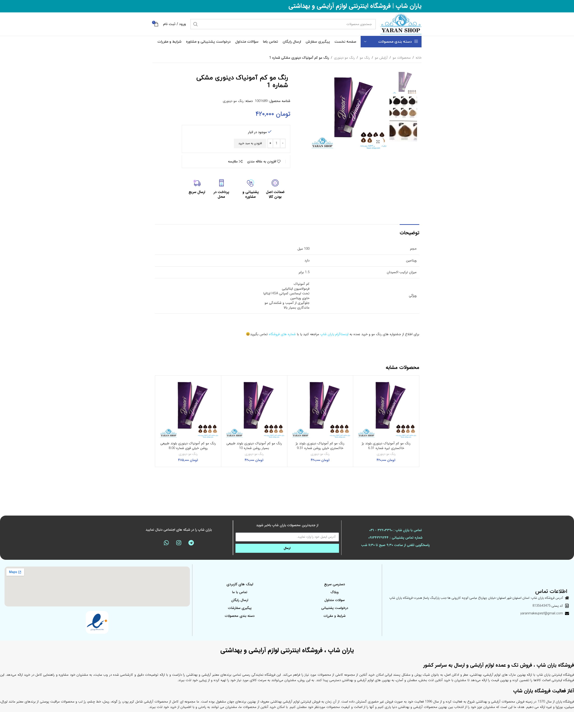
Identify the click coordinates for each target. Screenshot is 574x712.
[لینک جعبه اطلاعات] (275, 189)
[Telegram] (191, 542)
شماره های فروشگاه (282, 334)
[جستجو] (195, 24)
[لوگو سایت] (401, 24)
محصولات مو (402, 57)
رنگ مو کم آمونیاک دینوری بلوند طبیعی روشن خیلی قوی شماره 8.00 (188, 446)
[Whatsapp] (166, 542)
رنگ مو (365, 57)
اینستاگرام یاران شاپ (334, 334)
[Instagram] (178, 542)
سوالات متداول (334, 600)
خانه (419, 57)
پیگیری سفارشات (239, 608)
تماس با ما (239, 592)
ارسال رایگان (239, 600)
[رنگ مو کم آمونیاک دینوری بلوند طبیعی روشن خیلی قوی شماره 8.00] (188, 408)
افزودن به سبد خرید (250, 143)
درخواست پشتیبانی (334, 608)
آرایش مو (381, 57)
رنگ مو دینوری (344, 57)
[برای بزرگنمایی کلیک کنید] (378, 141)
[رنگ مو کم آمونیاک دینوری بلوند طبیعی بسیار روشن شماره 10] (254, 408)
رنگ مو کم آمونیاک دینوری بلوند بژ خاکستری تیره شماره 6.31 (386, 446)
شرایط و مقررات (335, 616)
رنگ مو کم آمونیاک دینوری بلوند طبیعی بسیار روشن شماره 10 (254, 446)
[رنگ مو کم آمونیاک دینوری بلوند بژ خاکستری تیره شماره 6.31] (386, 408)
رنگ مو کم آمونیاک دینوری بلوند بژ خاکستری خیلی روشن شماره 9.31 (320, 446)
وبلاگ (334, 592)
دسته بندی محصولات (239, 616)
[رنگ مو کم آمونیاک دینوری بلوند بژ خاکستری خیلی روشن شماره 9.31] (320, 408)
